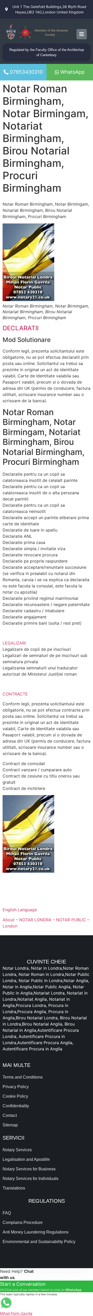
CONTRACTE (15, 694)
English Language (20, 909)
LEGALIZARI (14, 643)
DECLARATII (20, 328)
